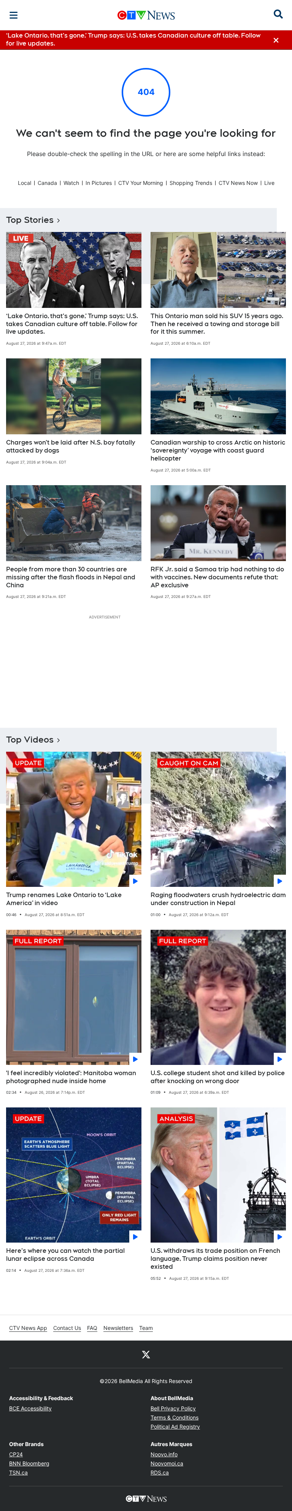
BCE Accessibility (30, 1408)
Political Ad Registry (175, 1426)
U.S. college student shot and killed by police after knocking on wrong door (218, 1077)
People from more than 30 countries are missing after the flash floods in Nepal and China (70, 577)
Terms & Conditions (174, 1417)
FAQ (92, 1328)
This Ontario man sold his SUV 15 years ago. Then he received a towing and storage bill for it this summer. (217, 324)
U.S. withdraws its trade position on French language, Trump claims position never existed (215, 1258)
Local (24, 183)
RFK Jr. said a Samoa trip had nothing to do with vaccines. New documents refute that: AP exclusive (217, 577)
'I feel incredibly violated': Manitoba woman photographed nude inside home (71, 1077)
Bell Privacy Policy (173, 1408)
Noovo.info (164, 1454)
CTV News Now (238, 183)
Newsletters (118, 1328)
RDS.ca (160, 1472)
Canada (47, 183)
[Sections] (13, 15)
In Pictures (99, 183)
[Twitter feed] (146, 1354)
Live (269, 183)
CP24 (16, 1454)
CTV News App (28, 1328)
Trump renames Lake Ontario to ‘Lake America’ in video (64, 899)
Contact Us (67, 1328)
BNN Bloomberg (29, 1463)
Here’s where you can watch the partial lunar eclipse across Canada (65, 1254)
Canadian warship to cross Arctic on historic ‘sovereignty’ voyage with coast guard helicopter (218, 450)
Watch (71, 183)
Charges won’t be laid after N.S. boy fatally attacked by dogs (70, 446)
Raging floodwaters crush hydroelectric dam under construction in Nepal (218, 899)
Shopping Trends (191, 183)
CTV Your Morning (140, 183)
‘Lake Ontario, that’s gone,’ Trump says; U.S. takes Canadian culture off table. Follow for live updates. (72, 324)
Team (146, 1328)
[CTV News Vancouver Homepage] (146, 15)
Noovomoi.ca (167, 1463)
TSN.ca (18, 1472)
